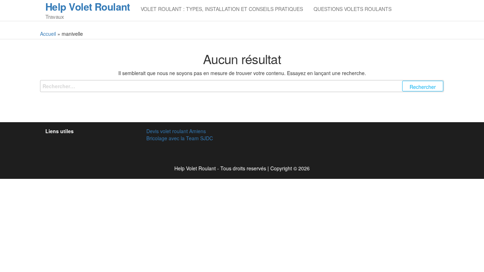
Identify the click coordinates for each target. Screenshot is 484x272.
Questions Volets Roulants (353, 8)
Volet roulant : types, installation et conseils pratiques (222, 8)
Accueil (48, 33)
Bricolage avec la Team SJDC (179, 138)
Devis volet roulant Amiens (176, 131)
